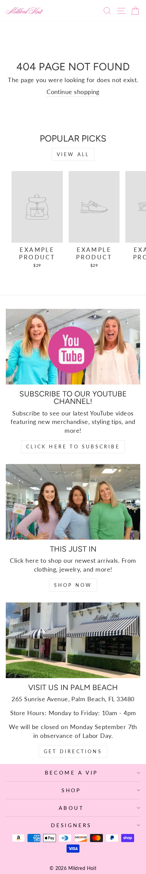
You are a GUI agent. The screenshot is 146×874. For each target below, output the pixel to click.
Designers (71, 825)
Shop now (73, 585)
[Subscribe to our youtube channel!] (73, 347)
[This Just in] (73, 502)
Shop (71, 790)
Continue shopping (73, 91)
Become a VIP (71, 772)
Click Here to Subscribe (73, 446)
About (71, 808)
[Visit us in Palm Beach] (73, 640)
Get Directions (73, 751)
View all (73, 154)
